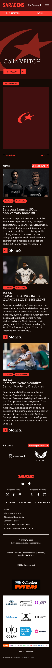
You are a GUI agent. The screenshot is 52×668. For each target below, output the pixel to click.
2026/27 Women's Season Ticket (19, 529)
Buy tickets (12, 13)
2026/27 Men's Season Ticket (17, 525)
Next (43, 155)
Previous (10, 155)
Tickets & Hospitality (14, 517)
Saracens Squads (11, 521)
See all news (38, 165)
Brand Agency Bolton (25, 657)
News (6, 510)
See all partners (37, 445)
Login (39, 13)
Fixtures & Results (12, 513)
